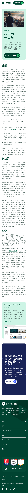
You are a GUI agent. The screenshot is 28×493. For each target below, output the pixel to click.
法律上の (4, 480)
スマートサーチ (13, 251)
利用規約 (23, 476)
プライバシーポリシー (13, 476)
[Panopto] (7, 3)
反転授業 (13, 129)
